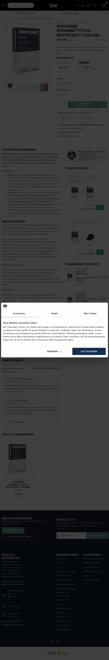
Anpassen (52, 351)
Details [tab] (54, 313)
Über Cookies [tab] (90, 313)
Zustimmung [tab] (19, 313)
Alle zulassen (89, 351)
